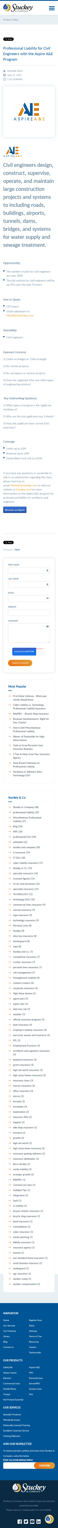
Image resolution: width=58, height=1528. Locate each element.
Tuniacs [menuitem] (6, 1394)
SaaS (17, 1200)
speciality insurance (26, 889)
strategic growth (23, 1174)
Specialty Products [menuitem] (12, 1414)
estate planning (23, 1237)
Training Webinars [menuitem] (11, 1435)
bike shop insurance (25, 1127)
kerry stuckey (21, 1164)
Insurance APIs (22, 1117)
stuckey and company (26, 847)
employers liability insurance (30, 1029)
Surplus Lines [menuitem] (35, 1388)
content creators (23, 983)
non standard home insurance (30, 1258)
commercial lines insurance (29, 904)
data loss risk (21, 1009)
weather (19, 1014)
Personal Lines (22, 925)
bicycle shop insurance (26, 1216)
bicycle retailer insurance (28, 1211)
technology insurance (26, 920)
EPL (16, 1040)
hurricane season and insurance (31, 1035)
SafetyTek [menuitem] (8, 1367)
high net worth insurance (28, 1070)
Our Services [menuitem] (9, 1325)
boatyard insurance (25, 1059)
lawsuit (18, 1252)
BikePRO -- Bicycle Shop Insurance (31, 713)
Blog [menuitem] (5, 1341)
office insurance (23, 1091)
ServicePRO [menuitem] (34, 1383)
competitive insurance (26, 956)
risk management (24, 972)
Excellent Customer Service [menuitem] (16, 1430)
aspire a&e (20, 1003)
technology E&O (24, 899)
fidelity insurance (23, 1242)
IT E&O (19, 857)
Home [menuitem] (6, 1320)
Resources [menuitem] (34, 1341)
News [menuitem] (31, 1325)
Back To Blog (12, 19)
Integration (20, 1195)
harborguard (21, 941)
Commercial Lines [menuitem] (11, 1383)
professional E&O (24, 836)
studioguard (21, 1268)
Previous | (8, 549)
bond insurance (23, 1221)
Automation (21, 1111)
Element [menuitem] (7, 1378)
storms (18, 1096)
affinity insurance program (28, 1019)
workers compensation (26, 1284)
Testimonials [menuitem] (35, 1352)
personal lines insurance (27, 967)
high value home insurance (29, 1148)
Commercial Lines (24, 1184)
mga (17, 946)
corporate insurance (25, 988)
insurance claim (23, 1080)
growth (18, 1137)
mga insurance (22, 915)
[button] (49, 1519)
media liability (22, 1169)
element (19, 1132)
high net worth (22, 1143)
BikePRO (19, 1179)
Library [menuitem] (6, 1336)
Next (17, 549)
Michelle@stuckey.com (20, 315)
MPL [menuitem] (31, 1372)
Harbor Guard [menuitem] (9, 1372)
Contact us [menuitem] (8, 1347)
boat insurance (22, 1024)
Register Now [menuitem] (35, 1320)
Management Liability (26, 977)
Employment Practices (26, 1045)
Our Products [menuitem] (9, 1330)
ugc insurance (22, 1273)
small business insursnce (27, 1263)
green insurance (23, 1064)
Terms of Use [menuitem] (35, 1336)
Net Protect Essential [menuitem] (13, 1399)
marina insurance (24, 909)
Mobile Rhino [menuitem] (9, 1388)
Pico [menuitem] (31, 1394)
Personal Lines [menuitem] (36, 1378)
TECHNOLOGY (23, 894)
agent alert (20, 998)
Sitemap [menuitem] (33, 1330)
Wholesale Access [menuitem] (11, 1419)
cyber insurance (23, 1231)
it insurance (21, 852)
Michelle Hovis (15, 70)
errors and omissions (26, 883)
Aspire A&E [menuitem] (34, 1367)
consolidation (21, 1226)
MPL (18, 831)
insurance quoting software (29, 1153)
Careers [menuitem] (32, 1347)
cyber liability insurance (28, 862)
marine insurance (24, 1085)
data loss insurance (25, 936)
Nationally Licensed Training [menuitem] (16, 1425)
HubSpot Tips (21, 1190)
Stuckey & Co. (22, 868)
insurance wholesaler (26, 1158)
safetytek (20, 842)
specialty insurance (25, 873)
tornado (19, 1101)
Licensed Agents (24, 878)
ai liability (20, 1205)
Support (19, 1122)
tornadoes (20, 1106)
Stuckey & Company (26, 807)
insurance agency (24, 1247)
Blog (18, 826)
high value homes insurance (29, 1075)
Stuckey (18, 930)
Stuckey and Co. (23, 951)
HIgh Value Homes (24, 993)
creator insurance (24, 962)
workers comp (22, 1278)
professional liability (26, 812)
